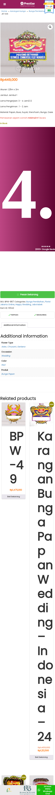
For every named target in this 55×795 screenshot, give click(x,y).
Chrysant (11, 346)
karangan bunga (18, 11)
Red (3, 364)
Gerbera (21, 346)
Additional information (15, 325)
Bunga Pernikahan (37, 11)
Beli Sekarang (13, 496)
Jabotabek (37, 304)
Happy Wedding (23, 304)
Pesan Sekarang (29, 294)
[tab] (15, 325)
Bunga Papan (8, 374)
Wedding (5, 355)
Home (4, 11)
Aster (3, 346)
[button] (50, 27)
